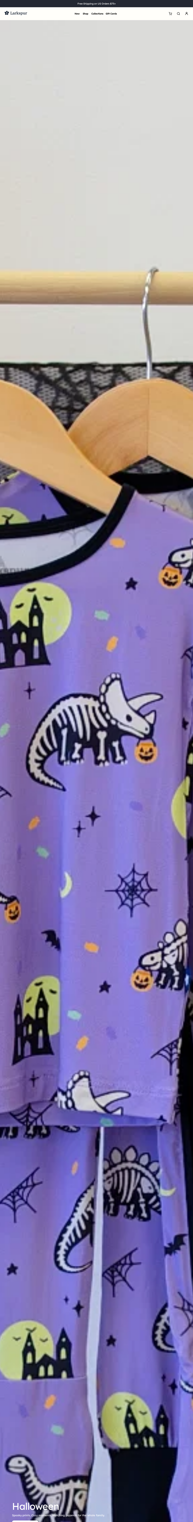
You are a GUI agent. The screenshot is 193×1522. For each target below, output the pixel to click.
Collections (97, 13)
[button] (176, 14)
